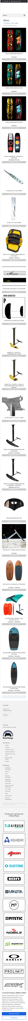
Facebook (5, 715)
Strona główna (6, 23)
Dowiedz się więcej (14, 194)
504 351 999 (6, 709)
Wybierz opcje (14, 59)
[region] (14, 1005)
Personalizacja (14, 1017)
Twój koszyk (17, 1)
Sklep (13, 23)
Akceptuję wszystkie (14, 1013)
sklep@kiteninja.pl (7, 710)
